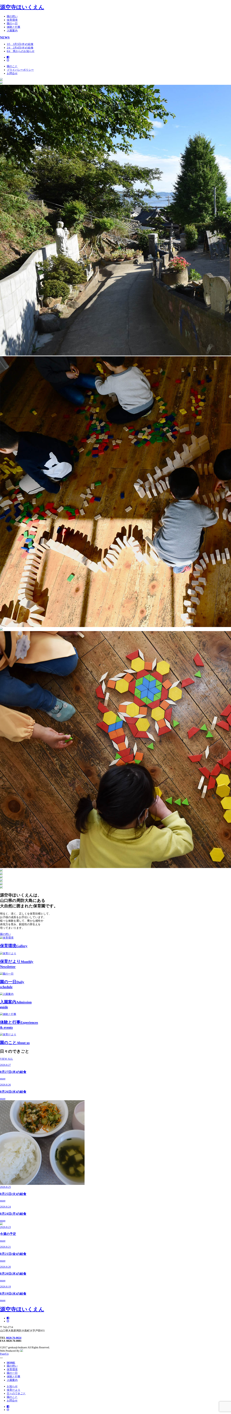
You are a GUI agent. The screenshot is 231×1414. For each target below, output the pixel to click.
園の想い (12, 16)
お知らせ (12, 1386)
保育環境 (12, 19)
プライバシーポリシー (20, 69)
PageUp (4, 1353)
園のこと (12, 66)
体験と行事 (13, 27)
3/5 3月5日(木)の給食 (20, 44)
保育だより (13, 1389)
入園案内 (12, 30)
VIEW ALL (6, 1058)
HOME (11, 1362)
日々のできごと (16, 1393)
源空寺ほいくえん (22, 7)
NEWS (5, 37)
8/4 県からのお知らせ (20, 51)
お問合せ (12, 73)
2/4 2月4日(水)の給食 (20, 47)
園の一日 (12, 23)
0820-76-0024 (13, 1337)
